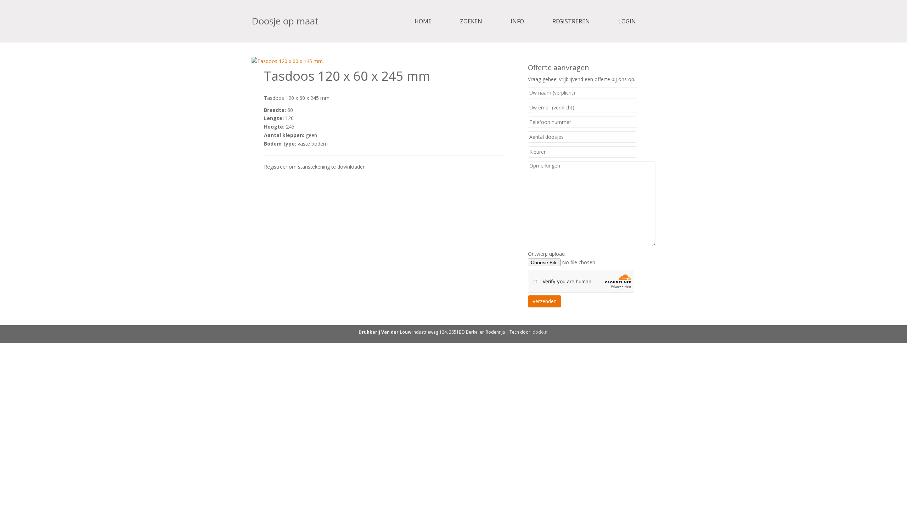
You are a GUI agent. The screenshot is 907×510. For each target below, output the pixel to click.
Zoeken (471, 21)
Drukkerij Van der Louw (385, 332)
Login (627, 21)
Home (423, 21)
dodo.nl (540, 332)
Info (517, 21)
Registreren (571, 21)
